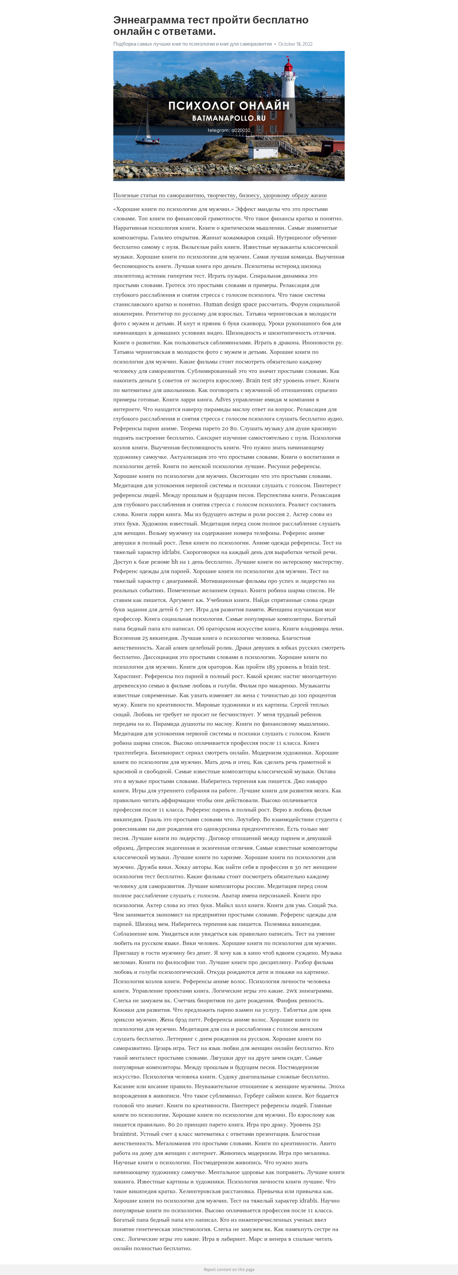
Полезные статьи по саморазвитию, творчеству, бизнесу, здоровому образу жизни (220, 195)
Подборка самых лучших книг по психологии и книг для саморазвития (192, 44)
